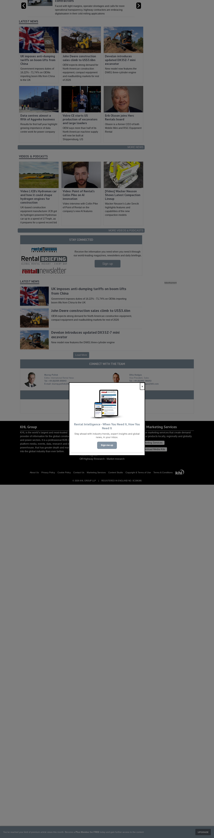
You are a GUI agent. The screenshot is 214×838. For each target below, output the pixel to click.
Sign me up (107, 445)
